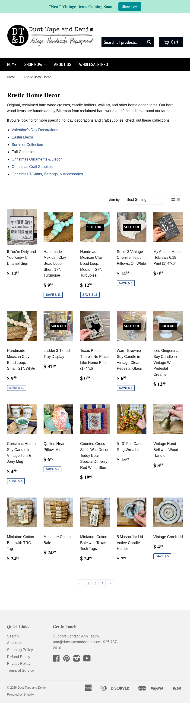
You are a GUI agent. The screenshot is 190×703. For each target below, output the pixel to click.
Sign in (141, 31)
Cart (174, 41)
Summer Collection (27, 145)
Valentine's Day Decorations (35, 130)
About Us (62, 64)
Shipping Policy (20, 650)
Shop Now (33, 64)
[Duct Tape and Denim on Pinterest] (66, 660)
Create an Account (168, 31)
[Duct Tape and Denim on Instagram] (76, 660)
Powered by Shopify (20, 694)
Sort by (114, 200)
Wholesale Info (93, 64)
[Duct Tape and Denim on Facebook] (56, 660)
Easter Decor (22, 137)
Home (11, 64)
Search (13, 636)
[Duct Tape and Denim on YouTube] (87, 660)
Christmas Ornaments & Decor (37, 159)
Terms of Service (20, 670)
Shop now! (130, 6)
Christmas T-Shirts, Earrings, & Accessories (47, 174)
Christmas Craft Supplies (32, 167)
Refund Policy (18, 657)
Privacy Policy (18, 663)
